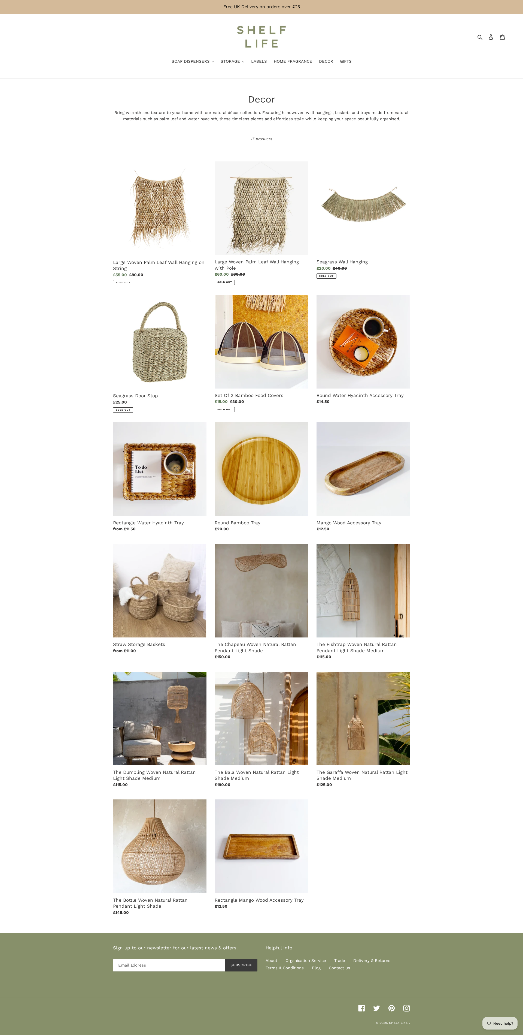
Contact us (339, 967)
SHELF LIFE (398, 1023)
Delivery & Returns (371, 960)
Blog (316, 967)
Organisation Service (305, 960)
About (271, 960)
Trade (339, 960)
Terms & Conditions (285, 967)
